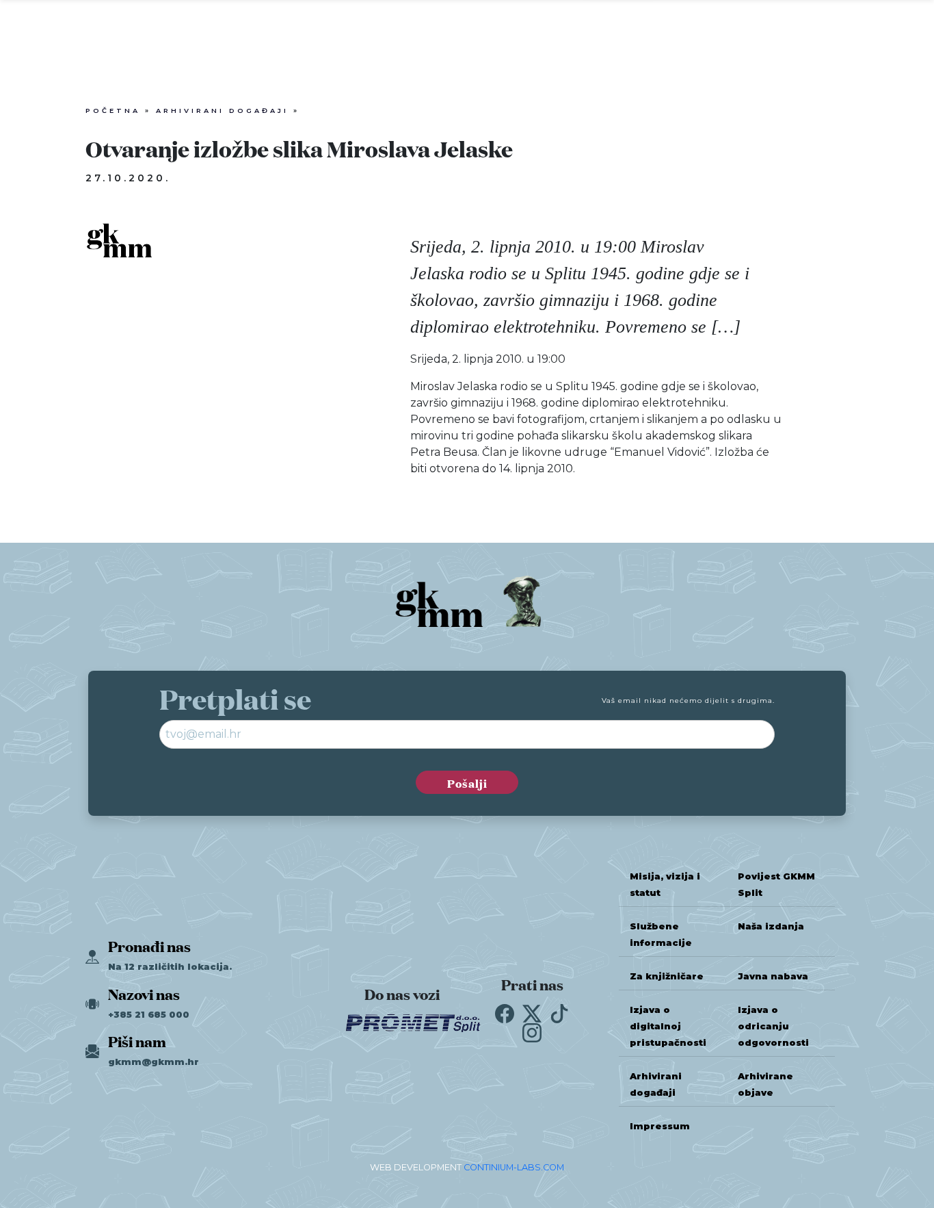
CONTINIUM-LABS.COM (514, 1167)
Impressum (660, 1126)
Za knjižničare (667, 976)
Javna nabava (773, 976)
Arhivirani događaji (222, 110)
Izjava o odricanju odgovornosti (773, 1026)
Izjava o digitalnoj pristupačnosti (668, 1026)
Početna (112, 110)
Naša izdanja (771, 926)
